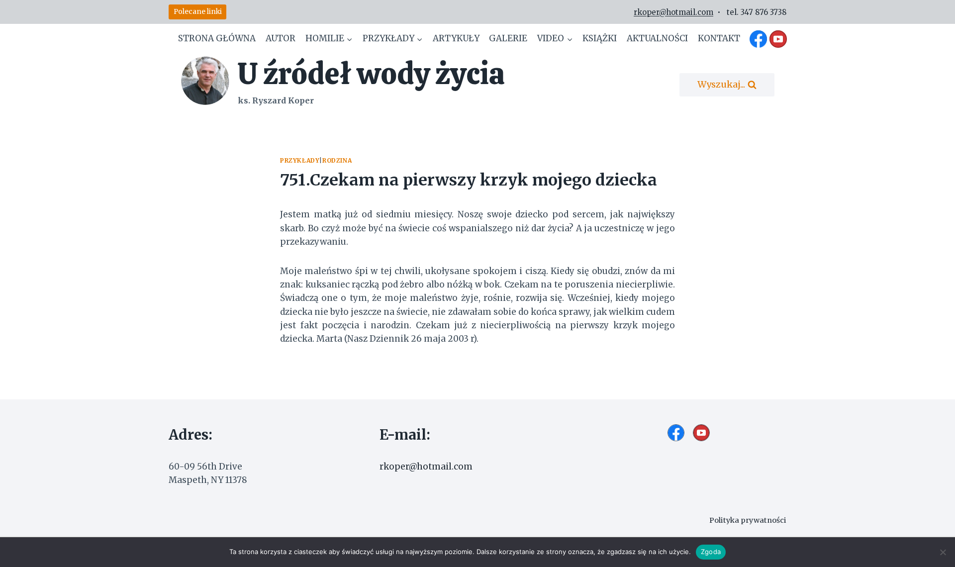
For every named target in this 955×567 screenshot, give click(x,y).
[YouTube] (777, 38)
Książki (599, 38)
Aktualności (657, 38)
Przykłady (299, 160)
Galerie (508, 38)
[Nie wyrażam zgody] (943, 552)
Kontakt (719, 38)
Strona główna (217, 38)
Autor (280, 38)
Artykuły (456, 38)
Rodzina (337, 160)
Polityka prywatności (747, 520)
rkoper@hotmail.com (673, 12)
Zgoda (711, 552)
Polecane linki (198, 11)
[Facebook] (758, 38)
